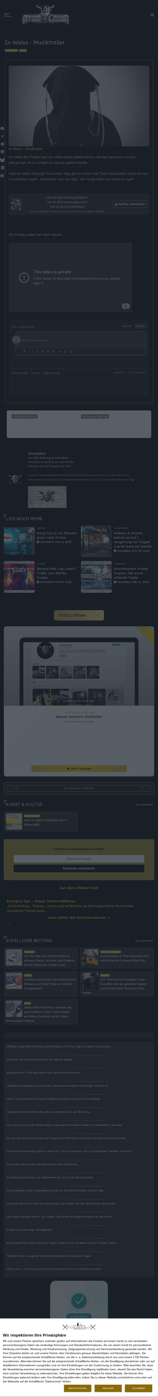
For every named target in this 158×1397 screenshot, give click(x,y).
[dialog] (79, 1358)
